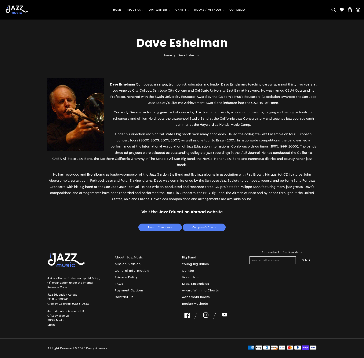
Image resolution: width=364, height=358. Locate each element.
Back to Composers (160, 227)
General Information (132, 270)
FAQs (119, 284)
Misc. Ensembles (195, 284)
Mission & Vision (128, 264)
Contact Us (124, 297)
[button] (333, 10)
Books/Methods (195, 303)
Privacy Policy (126, 277)
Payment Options (129, 290)
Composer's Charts (204, 227)
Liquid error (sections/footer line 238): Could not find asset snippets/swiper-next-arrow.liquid (306, 260)
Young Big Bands (195, 264)
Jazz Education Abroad (182, 212)
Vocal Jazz (191, 277)
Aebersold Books (196, 297)
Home (167, 55)
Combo (188, 270)
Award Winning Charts (200, 290)
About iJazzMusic (129, 257)
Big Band (189, 257)
